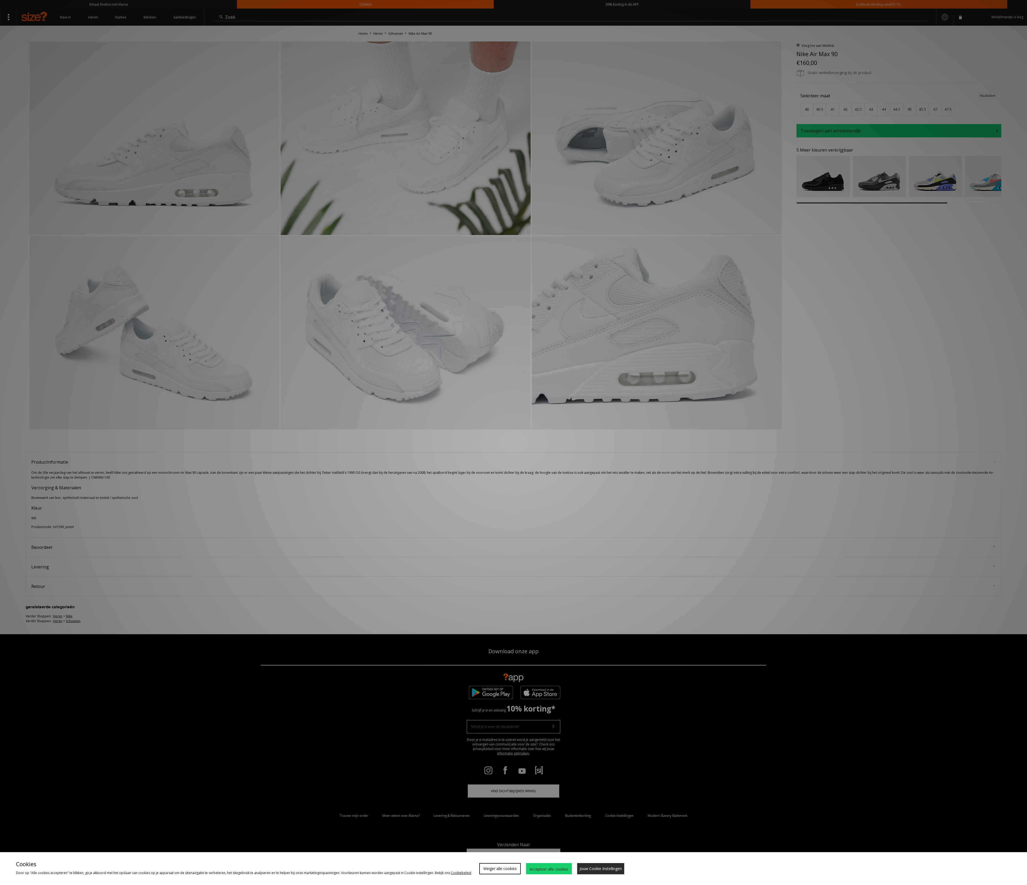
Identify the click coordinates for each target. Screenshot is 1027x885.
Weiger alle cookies (500, 868)
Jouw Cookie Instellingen (601, 868)
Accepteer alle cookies (549, 869)
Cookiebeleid (461, 873)
